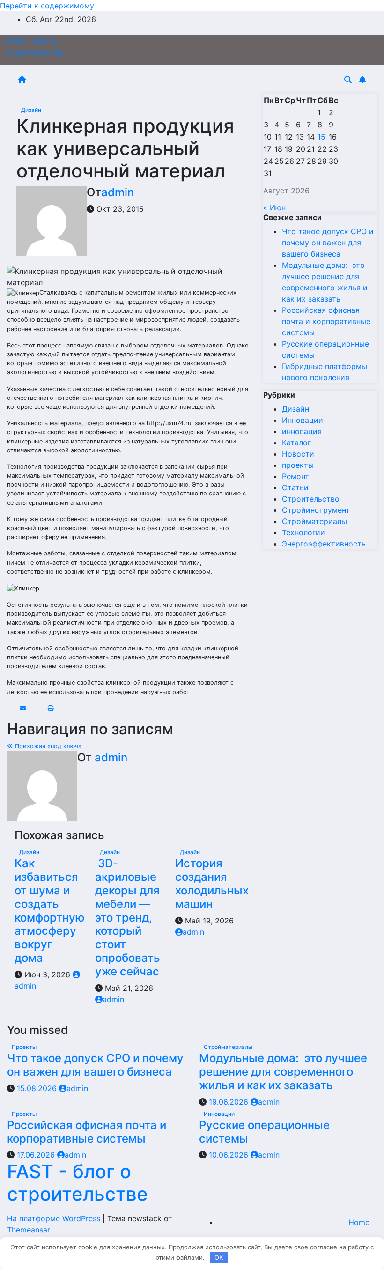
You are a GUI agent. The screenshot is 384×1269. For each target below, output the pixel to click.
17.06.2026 (37, 1154)
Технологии (303, 532)
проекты (298, 465)
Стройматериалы (314, 521)
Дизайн (31, 109)
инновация (302, 431)
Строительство (311, 498)
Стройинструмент (316, 510)
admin (117, 192)
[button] (348, 79)
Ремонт (295, 476)
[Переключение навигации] (187, 79)
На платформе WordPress (55, 1218)
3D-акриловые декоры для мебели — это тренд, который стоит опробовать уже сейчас (127, 917)
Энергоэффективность (324, 543)
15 (321, 136)
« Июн (274, 207)
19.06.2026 (230, 1102)
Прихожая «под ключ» (47, 746)
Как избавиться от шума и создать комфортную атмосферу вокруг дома (50, 910)
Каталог (296, 442)
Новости (298, 453)
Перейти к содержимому (47, 5)
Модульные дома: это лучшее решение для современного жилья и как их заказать (283, 1071)
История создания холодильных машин (212, 883)
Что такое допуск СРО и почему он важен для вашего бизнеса (328, 242)
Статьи (295, 487)
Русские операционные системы (264, 1131)
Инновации (302, 420)
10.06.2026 (230, 1154)
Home (358, 1222)
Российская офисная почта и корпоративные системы (326, 321)
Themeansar (28, 1229)
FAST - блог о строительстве (77, 1182)
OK (218, 1257)
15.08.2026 (38, 1088)
